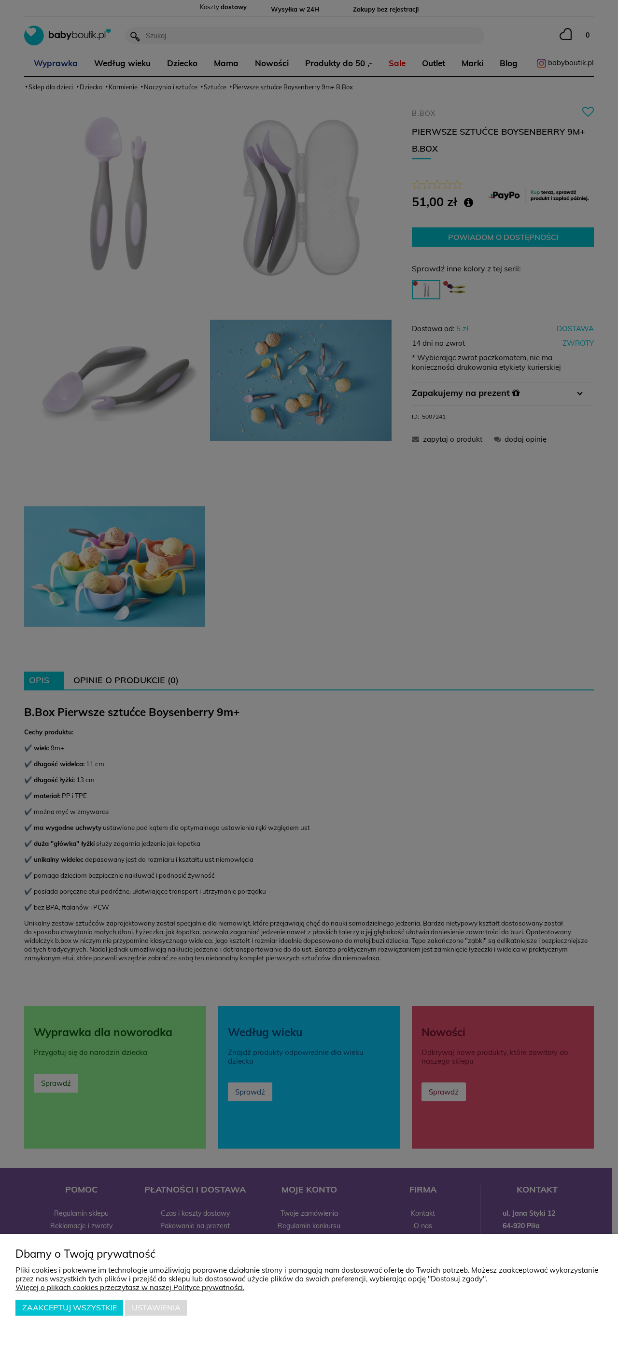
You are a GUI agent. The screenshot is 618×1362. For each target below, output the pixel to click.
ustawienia (156, 1307)
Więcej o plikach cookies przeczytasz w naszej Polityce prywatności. (129, 1287)
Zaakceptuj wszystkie (69, 1307)
